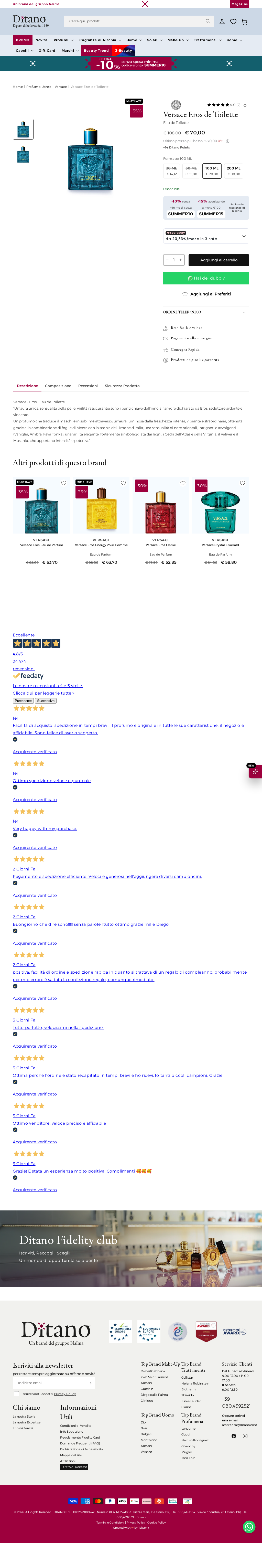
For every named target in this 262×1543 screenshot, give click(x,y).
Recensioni (88, 386)
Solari (152, 40)
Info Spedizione (71, 1431)
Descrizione (27, 386)
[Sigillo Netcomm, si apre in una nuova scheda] (177, 1331)
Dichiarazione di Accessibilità (81, 1449)
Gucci (185, 1434)
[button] (63, 40)
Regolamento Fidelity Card (80, 1437)
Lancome (188, 1428)
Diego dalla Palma (154, 1395)
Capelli (22, 50)
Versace (61, 87)
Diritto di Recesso (74, 1467)
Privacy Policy (65, 1394)
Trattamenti (205, 40)
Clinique (147, 1400)
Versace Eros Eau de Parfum (41, 545)
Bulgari (146, 1434)
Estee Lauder (191, 1401)
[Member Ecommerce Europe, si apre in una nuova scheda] (149, 1331)
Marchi (68, 50)
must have (133, 101)
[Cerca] (208, 21)
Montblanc (149, 1440)
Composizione (58, 386)
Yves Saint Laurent (154, 1377)
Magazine (240, 4)
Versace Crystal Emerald (220, 545)
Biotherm (188, 1389)
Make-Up (176, 40)
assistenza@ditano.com (239, 1425)
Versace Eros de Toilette (90, 87)
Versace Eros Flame (161, 545)
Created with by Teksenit (131, 1527)
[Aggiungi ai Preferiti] (64, 483)
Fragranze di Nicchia (97, 40)
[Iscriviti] (89, 1383)
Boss (144, 1428)
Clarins (186, 1407)
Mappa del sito (71, 1455)
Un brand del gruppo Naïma (36, 4)
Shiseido (187, 1395)
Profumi (61, 40)
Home (131, 40)
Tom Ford (188, 1458)
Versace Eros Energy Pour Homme (101, 545)
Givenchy (188, 1446)
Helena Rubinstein (195, 1383)
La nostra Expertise (26, 1422)
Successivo (45, 701)
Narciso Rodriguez (195, 1440)
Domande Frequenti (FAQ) (80, 1443)
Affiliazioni (67, 1461)
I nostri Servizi (23, 1428)
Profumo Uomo (38, 87)
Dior (144, 1422)
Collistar (187, 1377)
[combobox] (139, 21)
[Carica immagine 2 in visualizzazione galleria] (23, 152)
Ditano (141, 1517)
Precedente (23, 701)
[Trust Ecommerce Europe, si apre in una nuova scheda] (120, 1331)
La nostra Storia (24, 1416)
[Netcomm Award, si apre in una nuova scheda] (206, 1332)
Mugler (186, 1452)
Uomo (232, 40)
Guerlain (147, 1389)
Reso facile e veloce (186, 328)
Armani (146, 1383)
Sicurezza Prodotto (122, 386)
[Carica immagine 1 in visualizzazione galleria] (23, 129)
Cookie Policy (156, 1522)
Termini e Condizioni (110, 1522)
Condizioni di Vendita (76, 1426)
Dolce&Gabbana (153, 1371)
